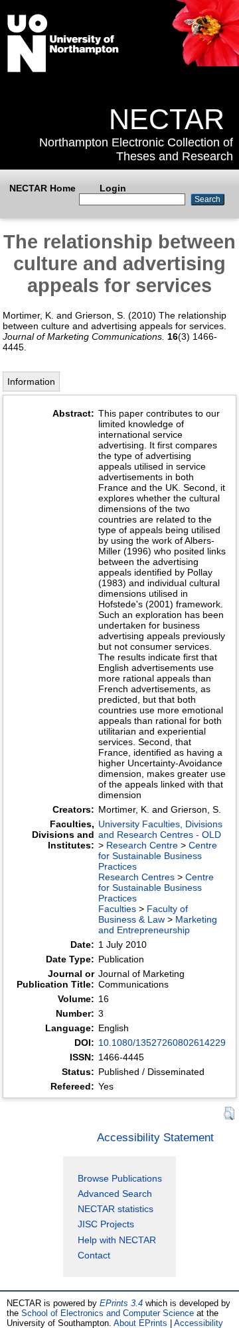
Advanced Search (115, 1193)
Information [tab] (31, 381)
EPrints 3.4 (121, 1303)
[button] (229, 1114)
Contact (94, 1255)
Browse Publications (120, 1178)
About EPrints (140, 1323)
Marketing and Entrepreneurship (157, 924)
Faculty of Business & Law (143, 914)
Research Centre (142, 845)
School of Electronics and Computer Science (107, 1313)
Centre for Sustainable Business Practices (157, 856)
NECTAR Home (42, 188)
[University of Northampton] (63, 69)
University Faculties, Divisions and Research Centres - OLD (160, 829)
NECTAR (166, 119)
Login (113, 188)
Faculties (117, 908)
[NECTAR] (205, 63)
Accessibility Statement (155, 1137)
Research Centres (136, 877)
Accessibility (198, 1323)
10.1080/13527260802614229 (162, 1042)
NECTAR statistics (115, 1208)
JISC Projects (106, 1224)
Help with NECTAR (117, 1240)
